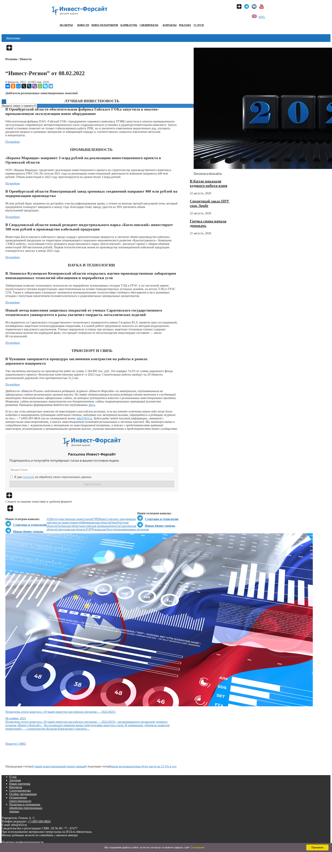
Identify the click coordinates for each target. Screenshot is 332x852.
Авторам (15, 780)
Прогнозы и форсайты (208, 173)
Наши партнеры (19, 783)
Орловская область (68, 526)
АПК (49, 519)
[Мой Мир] (18, 86)
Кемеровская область (96, 522)
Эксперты (66, 25)
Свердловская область (70, 529)
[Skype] (45, 86)
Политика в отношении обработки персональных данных (25, 808)
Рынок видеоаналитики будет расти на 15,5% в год (143, 766)
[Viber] (34, 86)
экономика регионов (135, 529)
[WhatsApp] (40, 86)
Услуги (198, 25)
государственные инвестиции (72, 519)
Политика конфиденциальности (23, 842)
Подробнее (12, 141)
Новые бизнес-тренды (160, 525)
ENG (262, 17)
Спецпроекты (149, 25)
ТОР (88, 529)
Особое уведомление (23, 794)
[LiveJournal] (29, 86)
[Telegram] (50, 86)
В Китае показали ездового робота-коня (208, 183)
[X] (24, 86)
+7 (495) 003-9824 (39, 821)
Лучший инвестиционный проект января (58, 766)
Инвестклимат (13, 38)
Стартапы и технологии (161, 519)
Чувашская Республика (106, 529)
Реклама (185, 25)
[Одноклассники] (13, 86)
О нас (13, 776)
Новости (83, 25)
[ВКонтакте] (7, 86)
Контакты (170, 25)
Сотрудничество (20, 790)
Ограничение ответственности (20, 799)
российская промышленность (100, 526)
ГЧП (95, 519)
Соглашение (197, 847)
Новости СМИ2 (15, 743)
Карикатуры (128, 25)
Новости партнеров (104, 25)
